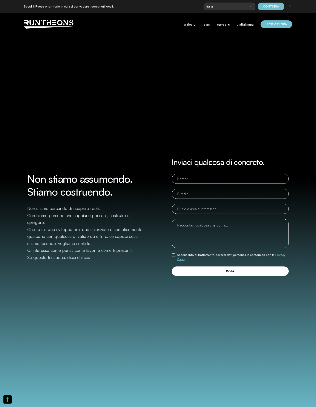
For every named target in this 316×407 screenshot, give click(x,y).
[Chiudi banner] (289, 6)
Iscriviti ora (276, 24)
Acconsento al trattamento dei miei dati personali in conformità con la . (231, 257)
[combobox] (229, 6)
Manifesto (188, 24)
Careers (223, 24)
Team (206, 24)
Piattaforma (245, 24)
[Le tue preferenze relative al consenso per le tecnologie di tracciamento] (7, 399)
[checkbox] (173, 255)
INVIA (230, 271)
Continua (271, 6)
